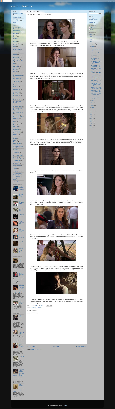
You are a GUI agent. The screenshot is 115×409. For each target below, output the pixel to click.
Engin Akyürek (16, 57)
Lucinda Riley (16, 119)
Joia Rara (15, 83)
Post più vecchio (81, 346)
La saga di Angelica (17, 106)
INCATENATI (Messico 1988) (21, 209)
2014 (91, 125)
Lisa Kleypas (16, 118)
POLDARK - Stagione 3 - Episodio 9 (21, 242)
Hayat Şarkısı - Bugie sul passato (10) (21, 345)
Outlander (15, 134)
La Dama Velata (16, 93)
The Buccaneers (16, 171)
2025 (91, 36)
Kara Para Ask (16, 84)
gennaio (93, 110)
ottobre (93, 43)
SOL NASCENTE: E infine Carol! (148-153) (96, 78)
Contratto (15, 43)
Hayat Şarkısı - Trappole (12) (21, 260)
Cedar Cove (15, 38)
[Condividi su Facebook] (50, 305)
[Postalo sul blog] (48, 305)
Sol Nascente (16, 163)
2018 (91, 118)
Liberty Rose (92, 27)
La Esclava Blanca (17, 95)
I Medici (15, 71)
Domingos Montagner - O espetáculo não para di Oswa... (96, 53)
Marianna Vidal (16, 123)
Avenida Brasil (16, 23)
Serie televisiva (16, 160)
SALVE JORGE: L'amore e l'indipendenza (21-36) (96, 62)
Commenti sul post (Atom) (36, 349)
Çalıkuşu (15, 36)
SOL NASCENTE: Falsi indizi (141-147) (96, 81)
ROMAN (15, 140)
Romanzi (15, 141)
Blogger (65, 405)
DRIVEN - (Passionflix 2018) (21, 222)
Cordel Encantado (17, 44)
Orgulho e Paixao (17, 132)
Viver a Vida (15, 181)
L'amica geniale (16, 89)
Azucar (14, 25)
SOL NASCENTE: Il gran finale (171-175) (96, 69)
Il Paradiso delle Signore (18, 75)
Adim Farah (15, 19)
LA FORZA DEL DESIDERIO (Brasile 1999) (21, 250)
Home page (56, 346)
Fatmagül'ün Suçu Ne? (18, 60)
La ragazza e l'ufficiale (18, 103)
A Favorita (15, 15)
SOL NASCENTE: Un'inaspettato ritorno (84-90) (96, 97)
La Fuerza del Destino (18, 96)
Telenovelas (39, 307)
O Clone (15, 127)
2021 (91, 113)
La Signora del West (17, 108)
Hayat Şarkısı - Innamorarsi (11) (21, 274)
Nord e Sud (15, 126)
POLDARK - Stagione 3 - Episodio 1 (21, 195)
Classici (15, 41)
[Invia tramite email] (46, 305)
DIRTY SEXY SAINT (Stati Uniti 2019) (21, 230)
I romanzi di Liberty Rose (18, 72)
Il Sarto (14, 79)
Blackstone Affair (16, 30)
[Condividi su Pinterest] (51, 305)
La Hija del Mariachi (17, 99)
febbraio (93, 109)
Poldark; (15, 138)
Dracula (15, 54)
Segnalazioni (16, 152)
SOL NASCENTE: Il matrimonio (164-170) (96, 72)
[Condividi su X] (49, 305)
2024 (91, 38)
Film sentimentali (16, 65)
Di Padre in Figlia (17, 49)
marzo (92, 107)
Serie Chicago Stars (17, 155)
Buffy (14, 35)
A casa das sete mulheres (18, 13)
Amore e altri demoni (22, 6)
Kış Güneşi (15, 86)
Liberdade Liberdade (17, 116)
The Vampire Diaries (17, 173)
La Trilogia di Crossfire (18, 112)
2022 (91, 41)
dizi (14, 51)
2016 (91, 121)
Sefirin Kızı (15, 150)
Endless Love (16, 55)
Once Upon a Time (17, 131)
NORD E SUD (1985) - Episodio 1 (21, 236)
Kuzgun (15, 87)
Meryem (15, 124)
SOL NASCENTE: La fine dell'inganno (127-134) (96, 88)
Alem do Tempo (16, 20)
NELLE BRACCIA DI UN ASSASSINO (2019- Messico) (21, 189)
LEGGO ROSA (92, 22)
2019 (91, 116)
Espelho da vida (16, 59)
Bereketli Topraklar (17, 27)
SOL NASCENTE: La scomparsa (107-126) (96, 91)
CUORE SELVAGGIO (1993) (21, 202)
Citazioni (15, 39)
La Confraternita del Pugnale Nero (17, 92)
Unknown (92, 29)
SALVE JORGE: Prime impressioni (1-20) (95, 66)
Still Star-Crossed (17, 165)
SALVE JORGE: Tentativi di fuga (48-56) (96, 56)
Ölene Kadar (16, 129)
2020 (91, 114)
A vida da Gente (16, 17)
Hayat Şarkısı (16, 68)
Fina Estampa (16, 66)
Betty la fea (15, 28)
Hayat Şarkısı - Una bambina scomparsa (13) (21, 318)
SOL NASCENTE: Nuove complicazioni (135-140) (96, 84)
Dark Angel (15, 47)
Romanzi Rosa (16, 145)
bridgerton (15, 33)
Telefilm (15, 168)
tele (14, 166)
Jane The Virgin (16, 81)
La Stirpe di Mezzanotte (18, 109)
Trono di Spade (16, 176)
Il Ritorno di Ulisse (17, 78)
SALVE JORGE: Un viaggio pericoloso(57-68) (96, 49)
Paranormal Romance (18, 135)
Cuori (14, 46)
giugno (92, 102)
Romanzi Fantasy (17, 143)
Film (14, 63)
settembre (93, 44)
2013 (91, 127)
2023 (91, 39)
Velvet (14, 179)
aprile (92, 105)
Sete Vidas (15, 162)
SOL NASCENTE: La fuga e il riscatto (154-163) (96, 75)
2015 (91, 123)
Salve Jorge (33, 307)
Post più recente (32, 346)
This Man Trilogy (16, 174)
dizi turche (15, 52)
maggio (93, 103)
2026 (91, 34)
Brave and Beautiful (17, 31)
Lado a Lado (16, 115)
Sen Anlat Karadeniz (17, 154)
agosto (92, 46)
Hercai (14, 69)
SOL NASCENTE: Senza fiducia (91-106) (96, 94)
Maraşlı (15, 121)
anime (14, 22)
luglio (92, 100)
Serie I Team (16, 157)
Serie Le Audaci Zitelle (18, 158)
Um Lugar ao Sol (16, 178)
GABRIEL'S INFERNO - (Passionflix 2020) (21, 216)
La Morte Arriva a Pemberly (17, 102)
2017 (91, 120)
